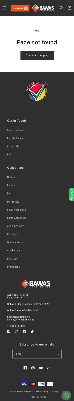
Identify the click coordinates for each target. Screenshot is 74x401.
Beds (10, 193)
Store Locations (15, 130)
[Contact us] (66, 395)
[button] (4, 8)
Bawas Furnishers (25, 392)
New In (11, 177)
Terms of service (38, 397)
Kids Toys (12, 258)
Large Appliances (16, 217)
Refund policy (42, 391)
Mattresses (13, 201)
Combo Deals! (14, 250)
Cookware (12, 234)
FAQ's (10, 154)
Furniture (12, 185)
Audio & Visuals (15, 226)
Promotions (13, 266)
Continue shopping (37, 55)
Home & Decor (15, 242)
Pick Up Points (15, 138)
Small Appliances (16, 209)
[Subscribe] (57, 354)
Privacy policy (58, 391)
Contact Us (13, 146)
